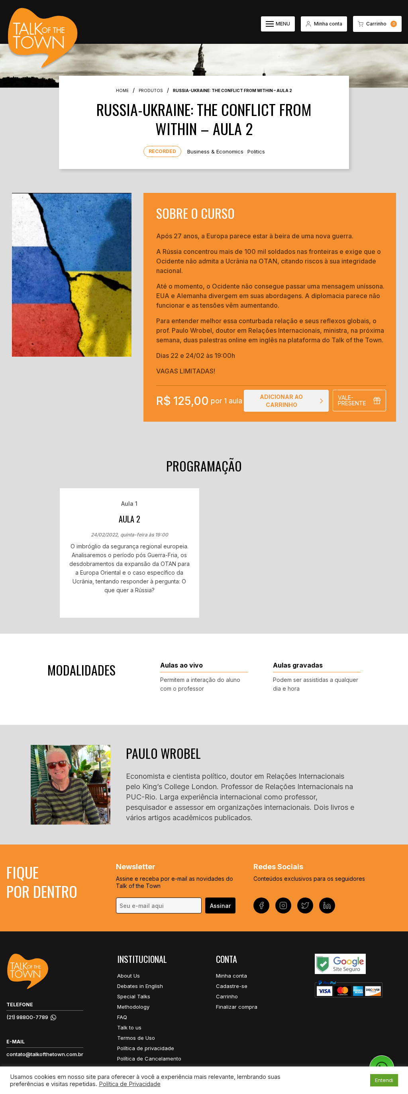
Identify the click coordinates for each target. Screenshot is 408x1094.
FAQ (122, 1017)
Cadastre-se (231, 986)
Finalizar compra (236, 1007)
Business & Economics (215, 151)
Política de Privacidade (130, 1084)
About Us (128, 975)
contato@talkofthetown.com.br (44, 1054)
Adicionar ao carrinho (281, 400)
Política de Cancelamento (149, 1058)
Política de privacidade (145, 1048)
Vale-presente (352, 400)
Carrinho (227, 996)
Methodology (133, 1007)
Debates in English (140, 986)
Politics (256, 151)
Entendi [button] (384, 1080)
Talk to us (129, 1027)
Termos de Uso (136, 1038)
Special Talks (133, 996)
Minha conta (231, 975)
